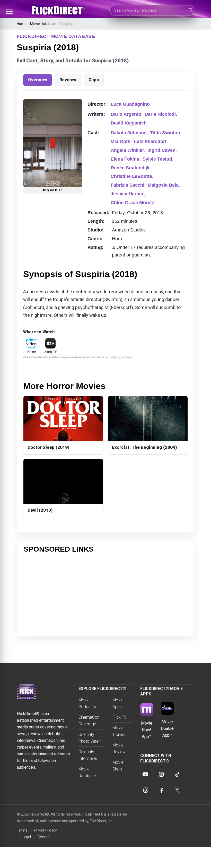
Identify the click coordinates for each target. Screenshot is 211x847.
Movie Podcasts (87, 703)
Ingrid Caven (161, 150)
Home (22, 24)
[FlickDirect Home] (59, 10)
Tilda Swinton (165, 132)
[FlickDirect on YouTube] (145, 774)
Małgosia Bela (163, 185)
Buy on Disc (53, 190)
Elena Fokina (125, 159)
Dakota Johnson (129, 132)
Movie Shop (118, 765)
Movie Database (43, 24)
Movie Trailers (118, 731)
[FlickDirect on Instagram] (161, 774)
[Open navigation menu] (9, 12)
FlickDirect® (92, 814)
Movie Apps (118, 703)
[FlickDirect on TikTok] (177, 774)
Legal (26, 837)
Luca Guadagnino (130, 104)
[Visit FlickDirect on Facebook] (161, 790)
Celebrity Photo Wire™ (89, 738)
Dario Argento (126, 114)
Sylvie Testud (157, 159)
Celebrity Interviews (87, 755)
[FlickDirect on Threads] (145, 790)
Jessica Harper (127, 193)
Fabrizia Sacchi (127, 185)
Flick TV (119, 717)
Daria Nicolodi (160, 114)
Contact (44, 837)
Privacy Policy (45, 830)
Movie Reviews (120, 748)
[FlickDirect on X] (177, 790)
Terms (22, 830)
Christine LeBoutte (131, 176)
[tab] (37, 80)
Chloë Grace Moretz (132, 202)
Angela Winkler (127, 150)
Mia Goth (120, 141)
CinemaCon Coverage (88, 720)
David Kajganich (129, 123)
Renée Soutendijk (130, 167)
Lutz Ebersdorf (150, 141)
